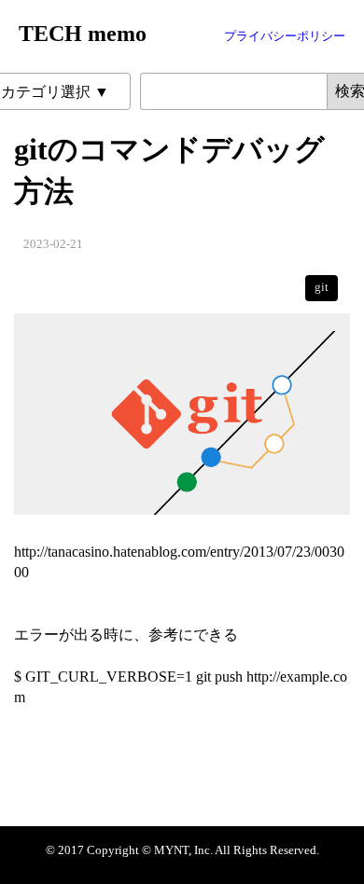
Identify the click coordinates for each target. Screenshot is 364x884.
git (322, 287)
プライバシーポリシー (284, 36)
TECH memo (83, 33)
